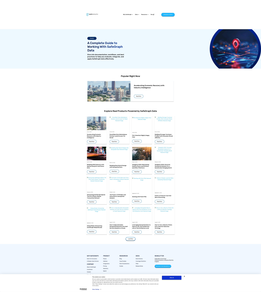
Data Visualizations (124, 263)
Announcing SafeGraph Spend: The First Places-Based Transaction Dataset (96, 196)
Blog (120, 258)
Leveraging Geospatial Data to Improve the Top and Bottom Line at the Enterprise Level (141, 226)
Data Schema (139, 258)
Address (105, 261)
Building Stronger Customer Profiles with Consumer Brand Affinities (164, 136)
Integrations (106, 263)
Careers (89, 272)
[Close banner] (184, 276)
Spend (104, 271)
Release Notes (139, 266)
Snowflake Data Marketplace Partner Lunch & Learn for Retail (118, 136)
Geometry (105, 268)
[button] (130, 239)
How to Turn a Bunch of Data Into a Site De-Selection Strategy (163, 226)
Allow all (172, 277)
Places (105, 258)
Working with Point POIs (139, 196)
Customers (90, 269)
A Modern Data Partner (93, 261)
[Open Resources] (148, 14)
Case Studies (122, 261)
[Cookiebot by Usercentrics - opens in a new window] (83, 289)
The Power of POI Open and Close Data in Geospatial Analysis (118, 196)
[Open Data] (138, 14)
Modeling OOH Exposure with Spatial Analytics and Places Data (95, 166)
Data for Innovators (92, 258)
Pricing (105, 266)
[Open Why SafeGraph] (132, 14)
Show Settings (95, 289)
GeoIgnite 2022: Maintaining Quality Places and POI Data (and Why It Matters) (140, 166)
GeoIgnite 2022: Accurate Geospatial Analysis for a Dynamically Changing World (163, 166)
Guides (121, 266)
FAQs (137, 263)
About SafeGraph (91, 267)
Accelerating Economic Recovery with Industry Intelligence (94, 136)
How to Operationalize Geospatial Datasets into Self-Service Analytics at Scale (119, 226)
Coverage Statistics (141, 261)
